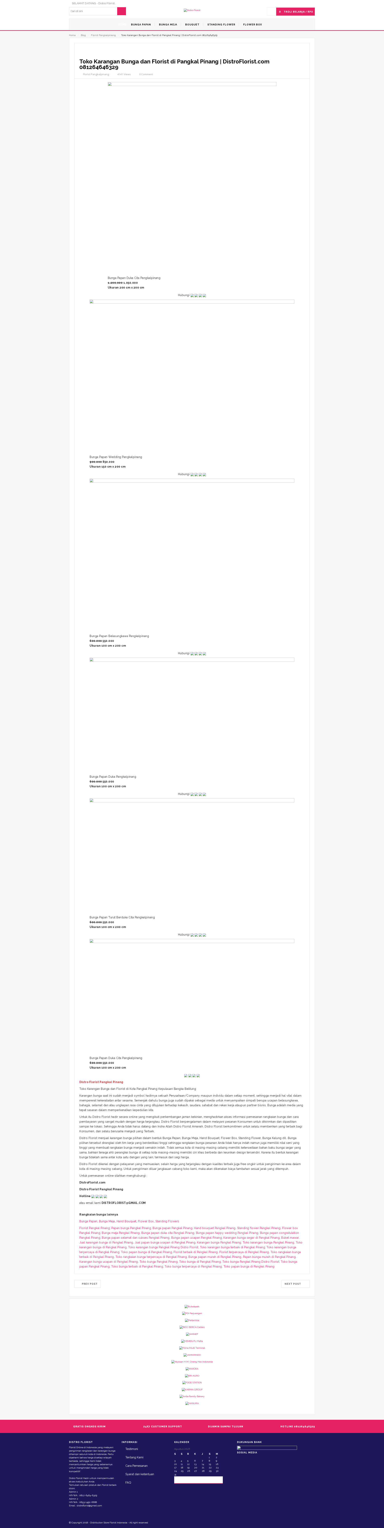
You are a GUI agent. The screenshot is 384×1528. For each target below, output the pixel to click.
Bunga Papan (88, 1221)
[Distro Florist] (192, 10)
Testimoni (131, 1449)
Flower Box (146, 1221)
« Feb (181, 1479)
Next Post (294, 1284)
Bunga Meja (107, 1221)
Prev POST (88, 1284)
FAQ (128, 1482)
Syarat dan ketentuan (139, 1474)
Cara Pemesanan (136, 1465)
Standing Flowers (167, 1221)
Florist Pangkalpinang (103, 35)
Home (72, 35)
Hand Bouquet (126, 1221)
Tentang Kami (134, 1457)
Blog (83, 35)
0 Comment (146, 74)
